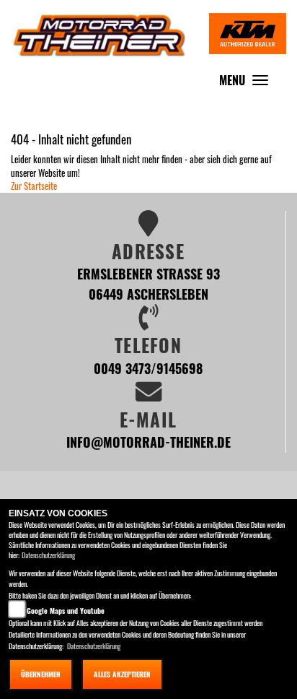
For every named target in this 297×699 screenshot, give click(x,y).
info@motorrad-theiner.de (148, 441)
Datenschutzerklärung (48, 555)
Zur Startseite (34, 185)
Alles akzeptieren (122, 674)
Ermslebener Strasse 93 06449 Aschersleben (148, 283)
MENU (247, 83)
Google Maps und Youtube (66, 610)
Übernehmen (41, 674)
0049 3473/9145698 (148, 368)
